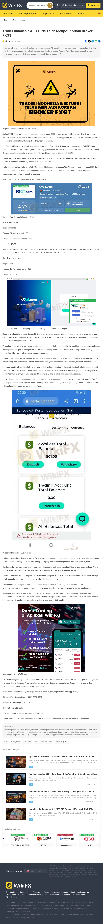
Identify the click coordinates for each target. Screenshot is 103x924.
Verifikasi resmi (35, 895)
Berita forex (27, 742)
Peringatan (37, 892)
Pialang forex (15, 742)
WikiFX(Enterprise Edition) (16, 895)
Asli (14, 20)
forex (5, 742)
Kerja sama (80, 895)
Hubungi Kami (25, 892)
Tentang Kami (11, 892)
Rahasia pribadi (69, 892)
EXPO (46, 895)
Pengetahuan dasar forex (43, 742)
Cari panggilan (83, 892)
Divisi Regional (12, 897)
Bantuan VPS (69, 895)
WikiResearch (55, 895)
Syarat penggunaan (52, 892)
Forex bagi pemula (62, 742)
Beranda (7, 20)
